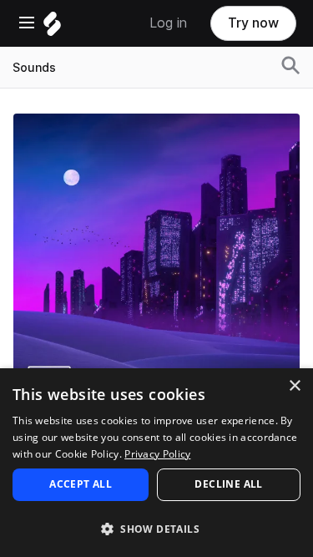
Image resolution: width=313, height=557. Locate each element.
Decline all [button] (228, 484)
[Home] (52, 28)
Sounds (34, 67)
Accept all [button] (80, 484)
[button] (156, 528)
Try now (253, 23)
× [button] (294, 386)
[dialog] (156, 462)
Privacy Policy (157, 454)
